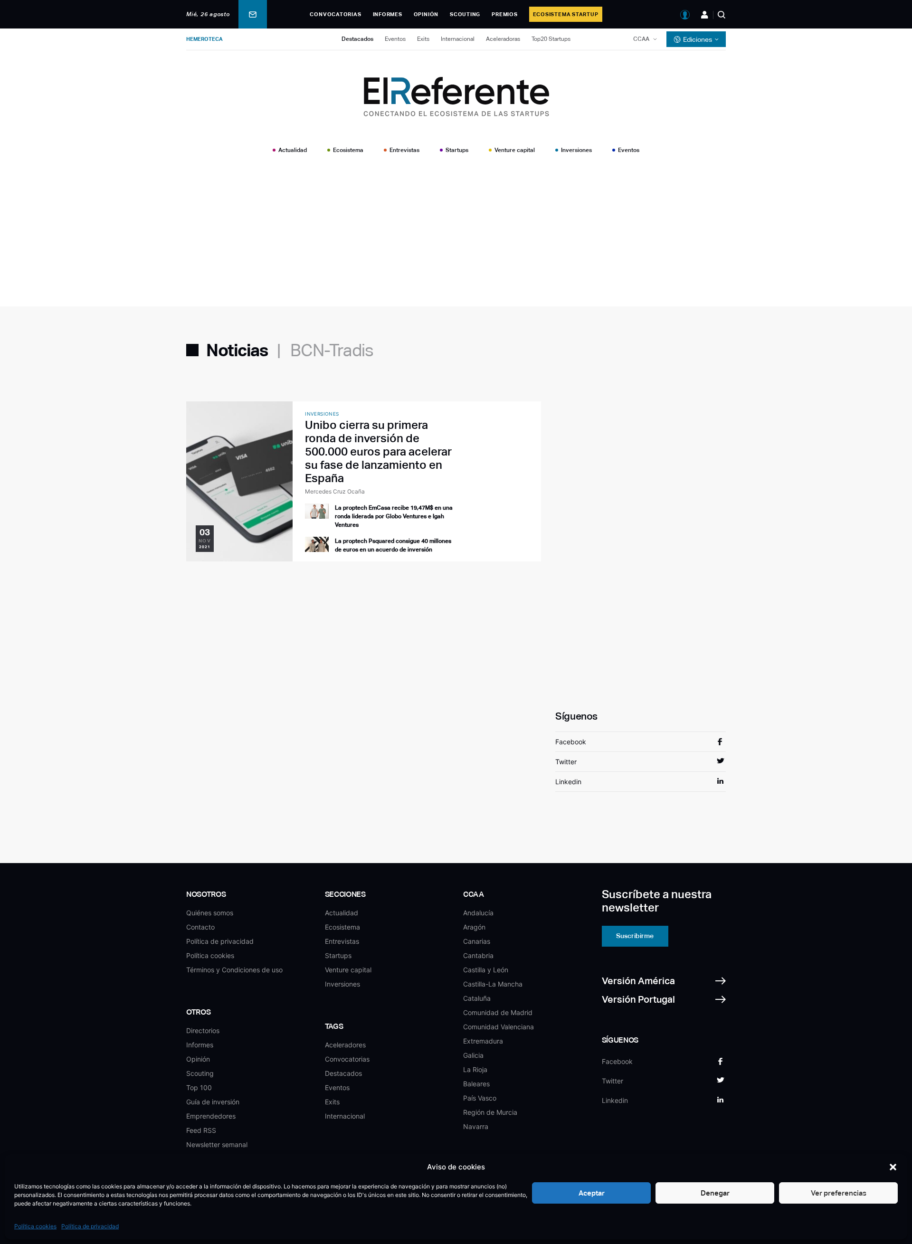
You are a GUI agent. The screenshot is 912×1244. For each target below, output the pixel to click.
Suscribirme (635, 936)
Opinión (426, 14)
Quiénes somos (209, 913)
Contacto (200, 927)
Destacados (357, 39)
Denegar (715, 1193)
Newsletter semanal (216, 1144)
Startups (457, 150)
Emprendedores (211, 1116)
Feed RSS (201, 1130)
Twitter (566, 762)
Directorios (202, 1030)
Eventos (395, 39)
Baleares (476, 1084)
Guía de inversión (212, 1102)
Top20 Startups (551, 39)
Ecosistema (348, 150)
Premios (504, 14)
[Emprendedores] (704, 15)
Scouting (465, 14)
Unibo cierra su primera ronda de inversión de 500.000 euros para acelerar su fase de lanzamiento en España (378, 451)
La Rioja (475, 1069)
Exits (423, 39)
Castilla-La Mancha (492, 984)
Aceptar (592, 1193)
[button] (893, 1167)
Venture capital (514, 150)
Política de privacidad (90, 1226)
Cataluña (477, 998)
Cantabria (478, 955)
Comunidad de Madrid (497, 1012)
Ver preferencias (838, 1193)
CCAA (641, 39)
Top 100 (199, 1087)
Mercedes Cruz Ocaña (335, 491)
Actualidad (292, 150)
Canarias (476, 941)
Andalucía (478, 913)
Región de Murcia (490, 1112)
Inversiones (576, 150)
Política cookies (35, 1226)
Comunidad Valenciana (498, 1027)
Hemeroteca (204, 39)
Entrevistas (404, 150)
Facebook (570, 742)
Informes (387, 14)
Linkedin (568, 782)
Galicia (473, 1055)
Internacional (458, 39)
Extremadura (483, 1041)
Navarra (475, 1126)
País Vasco (479, 1098)
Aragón (474, 927)
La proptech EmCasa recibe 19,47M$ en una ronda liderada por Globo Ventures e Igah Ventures (394, 516)
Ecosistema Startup (565, 14)
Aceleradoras (503, 39)
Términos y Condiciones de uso (234, 970)
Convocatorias (335, 14)
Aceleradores (345, 1045)
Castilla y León (485, 970)
